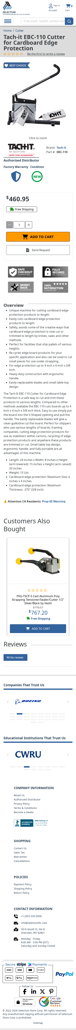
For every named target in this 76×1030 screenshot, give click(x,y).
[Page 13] (41, 716)
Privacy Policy (22, 803)
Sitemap (38, 1023)
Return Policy (21, 892)
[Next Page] (68, 702)
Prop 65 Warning (53, 501)
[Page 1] (12, 714)
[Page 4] (34, 714)
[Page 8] (62, 714)
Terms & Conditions (25, 808)
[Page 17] (12, 719)
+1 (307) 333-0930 (31, 916)
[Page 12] (34, 716)
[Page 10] (19, 716)
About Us (19, 795)
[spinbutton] (19, 224)
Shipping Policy (23, 888)
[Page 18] (19, 719)
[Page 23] (55, 719)
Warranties (20, 856)
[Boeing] (28, 701)
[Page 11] (27, 716)
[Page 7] (55, 714)
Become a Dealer (24, 812)
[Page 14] (48, 716)
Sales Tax (19, 852)
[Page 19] (27, 719)
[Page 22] (48, 719)
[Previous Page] (8, 702)
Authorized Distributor (27, 799)
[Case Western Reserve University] (28, 754)
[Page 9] (12, 716)
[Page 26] (41, 722)
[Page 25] (34, 722)
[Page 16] (62, 716)
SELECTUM (9, 12)
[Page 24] (62, 719)
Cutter (19, 31)
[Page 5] (41, 714)
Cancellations (22, 861)
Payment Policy (22, 884)
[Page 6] (48, 714)
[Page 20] (34, 719)
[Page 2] (19, 714)
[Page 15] (55, 716)
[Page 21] (41, 719)
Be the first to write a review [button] (46, 53)
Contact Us (20, 848)
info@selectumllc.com (34, 922)
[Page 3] (27, 714)
